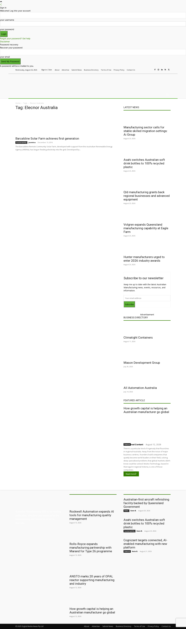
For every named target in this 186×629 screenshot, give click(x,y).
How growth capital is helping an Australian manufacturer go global (146, 410)
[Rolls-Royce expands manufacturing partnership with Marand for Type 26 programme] (93, 535)
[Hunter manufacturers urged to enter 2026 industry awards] (147, 248)
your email (5, 57)
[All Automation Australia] (147, 379)
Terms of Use (139, 626)
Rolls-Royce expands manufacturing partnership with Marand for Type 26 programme (90, 547)
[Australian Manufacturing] (36, 81)
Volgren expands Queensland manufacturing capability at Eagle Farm (146, 228)
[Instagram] (158, 70)
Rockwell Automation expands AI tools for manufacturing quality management (91, 515)
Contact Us (166, 626)
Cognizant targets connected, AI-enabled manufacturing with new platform (145, 543)
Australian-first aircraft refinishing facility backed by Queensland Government (146, 503)
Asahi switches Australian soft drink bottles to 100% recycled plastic (144, 163)
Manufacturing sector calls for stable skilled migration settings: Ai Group (145, 131)
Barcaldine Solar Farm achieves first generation (47, 138)
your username (7, 20)
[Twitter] (169, 70)
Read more (130, 474)
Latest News (131, 107)
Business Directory (136, 317)
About (86, 626)
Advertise (96, 626)
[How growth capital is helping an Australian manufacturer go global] (147, 428)
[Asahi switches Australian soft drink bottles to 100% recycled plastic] (147, 151)
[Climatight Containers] (147, 329)
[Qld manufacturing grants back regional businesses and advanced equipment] (147, 183)
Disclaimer (5, 41)
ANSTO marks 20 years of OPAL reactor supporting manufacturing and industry (91, 580)
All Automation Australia (140, 388)
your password (7, 29)
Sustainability (21, 142)
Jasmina (32, 142)
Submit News (107, 626)
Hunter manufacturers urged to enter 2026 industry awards (144, 258)
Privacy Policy (153, 626)
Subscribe (129, 304)
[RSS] (165, 70)
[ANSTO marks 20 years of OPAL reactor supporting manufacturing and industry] (93, 568)
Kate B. (133, 511)
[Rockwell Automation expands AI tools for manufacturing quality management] (93, 503)
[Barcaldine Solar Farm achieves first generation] (66, 124)
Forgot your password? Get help (15, 38)
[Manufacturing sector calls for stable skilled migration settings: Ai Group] (147, 119)
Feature (127, 444)
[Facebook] (155, 70)
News (126, 511)
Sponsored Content (133, 444)
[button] (167, 94)
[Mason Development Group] (147, 354)
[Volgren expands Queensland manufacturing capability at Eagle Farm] (147, 216)
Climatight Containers (138, 337)
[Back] (1, 4)
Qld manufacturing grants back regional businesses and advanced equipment (147, 195)
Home (17, 103)
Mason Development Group (142, 362)
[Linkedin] (162, 70)
